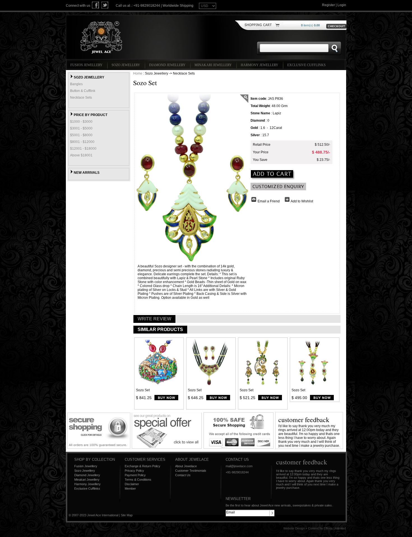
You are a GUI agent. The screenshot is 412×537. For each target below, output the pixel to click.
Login (341, 5)
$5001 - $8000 (81, 135)
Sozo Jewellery (126, 65)
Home (137, 73)
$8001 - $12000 (82, 142)
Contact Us (183, 475)
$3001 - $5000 (81, 128)
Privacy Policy (134, 470)
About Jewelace (186, 466)
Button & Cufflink (82, 91)
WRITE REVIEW (154, 318)
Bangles (76, 84)
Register (328, 5)
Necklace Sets (81, 97)
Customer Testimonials (190, 470)
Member (130, 488)
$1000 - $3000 (81, 122)
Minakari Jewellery (213, 65)
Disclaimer (132, 484)
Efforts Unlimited (335, 528)
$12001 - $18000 (83, 149)
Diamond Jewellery (167, 65)
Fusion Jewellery (86, 65)
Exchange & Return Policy (142, 466)
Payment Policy (135, 475)
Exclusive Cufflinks (306, 65)
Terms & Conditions (138, 479)
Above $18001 (81, 155)
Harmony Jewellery (259, 65)
